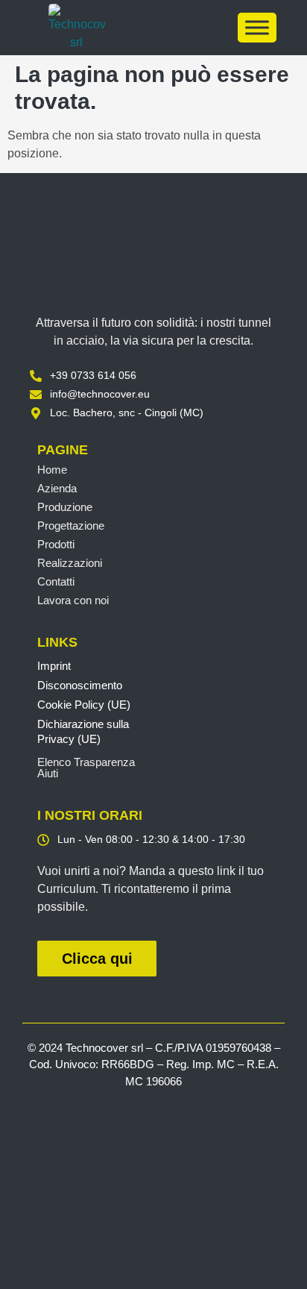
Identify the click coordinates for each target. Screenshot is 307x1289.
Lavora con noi (73, 600)
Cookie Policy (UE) (83, 704)
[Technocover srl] (153, 263)
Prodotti (56, 544)
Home (52, 469)
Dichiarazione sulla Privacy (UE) (83, 731)
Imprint (54, 665)
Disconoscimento (79, 685)
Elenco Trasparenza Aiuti (86, 768)
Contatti (56, 581)
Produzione (64, 507)
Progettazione (70, 525)
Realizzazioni (69, 562)
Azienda (57, 488)
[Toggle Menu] (257, 27)
